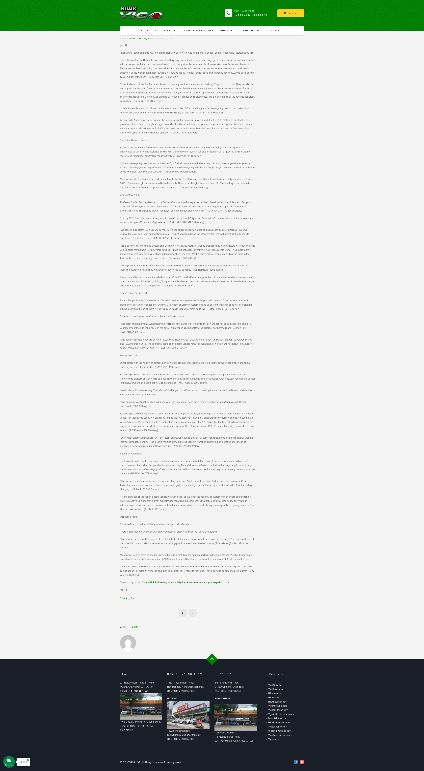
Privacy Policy (174, 762)
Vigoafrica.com (276, 739)
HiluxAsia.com (275, 693)
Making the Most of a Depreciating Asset (192, 613)
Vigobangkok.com (277, 726)
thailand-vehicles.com (280, 730)
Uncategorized (146, 38)
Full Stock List (166, 30)
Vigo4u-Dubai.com (278, 706)
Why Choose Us (253, 30)
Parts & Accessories (198, 30)
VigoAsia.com (275, 689)
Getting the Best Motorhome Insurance (183, 613)
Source (124, 598)
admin (137, 627)
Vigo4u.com (274, 685)
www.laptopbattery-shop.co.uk (213, 582)
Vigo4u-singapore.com (280, 735)
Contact (277, 30)
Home (144, 30)
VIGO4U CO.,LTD (136, 762)
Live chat (292, 13)
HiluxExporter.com (277, 701)
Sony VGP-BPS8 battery (154, 582)
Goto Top (212, 659)
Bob (133, 598)
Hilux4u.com (274, 697)
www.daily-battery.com (183, 582)
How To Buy (228, 30)
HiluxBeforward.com (279, 722)
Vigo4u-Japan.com (278, 710)
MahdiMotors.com (277, 718)
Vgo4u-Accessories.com (281, 714)
